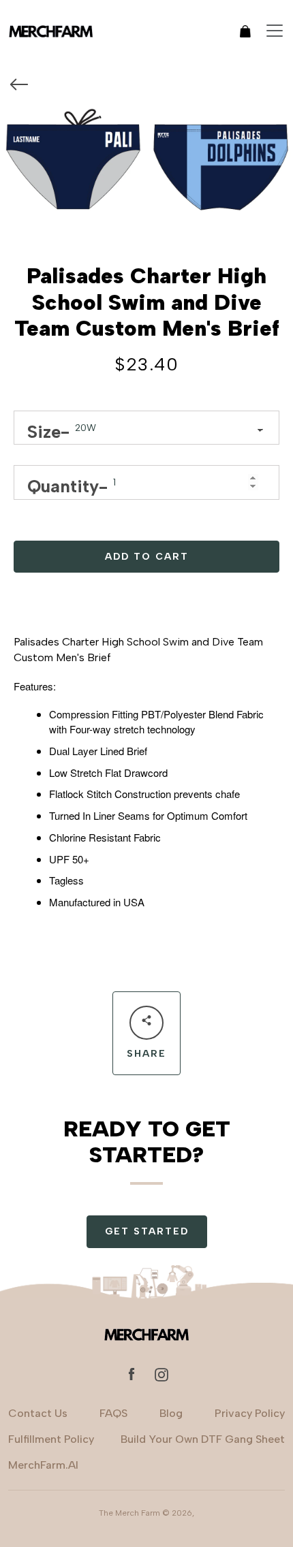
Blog (171, 1413)
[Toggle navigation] (274, 30)
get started (147, 1231)
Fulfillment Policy (51, 1439)
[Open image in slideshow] (146, 165)
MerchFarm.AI (43, 1464)
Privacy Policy (250, 1413)
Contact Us (37, 1413)
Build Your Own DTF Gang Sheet (203, 1439)
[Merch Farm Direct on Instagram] (161, 1373)
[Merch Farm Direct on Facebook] (131, 1373)
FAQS (113, 1413)
